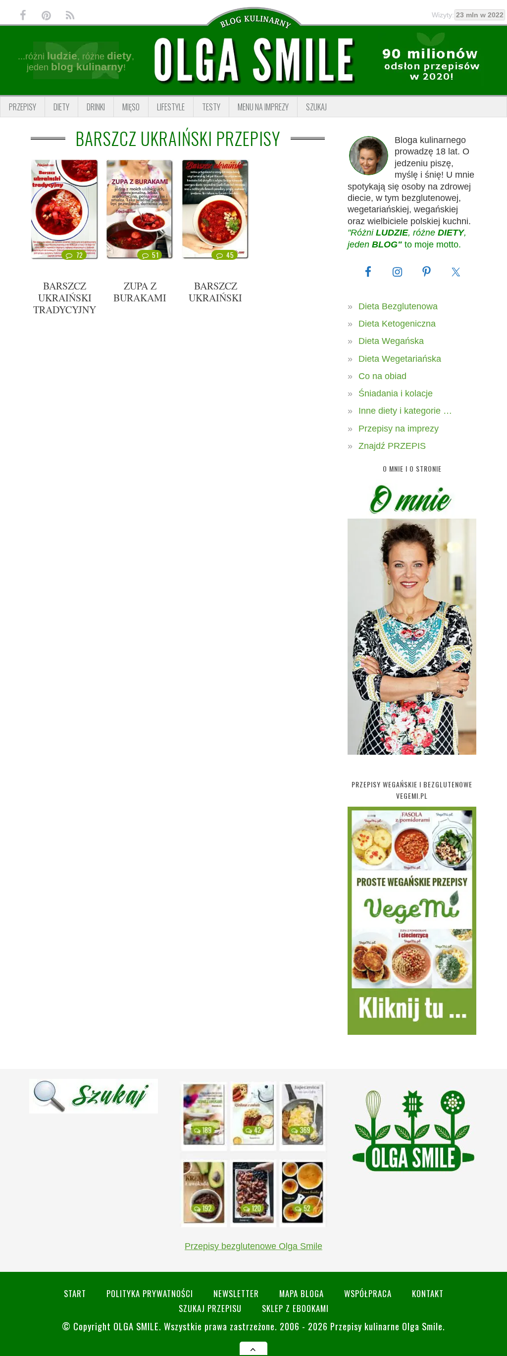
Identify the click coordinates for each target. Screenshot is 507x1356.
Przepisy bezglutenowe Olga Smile (253, 1246)
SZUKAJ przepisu (210, 1308)
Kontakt (428, 1293)
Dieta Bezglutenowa (398, 306)
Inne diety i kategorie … (405, 411)
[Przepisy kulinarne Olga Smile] (253, 60)
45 (230, 255)
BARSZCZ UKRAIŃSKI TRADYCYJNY (64, 297)
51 (155, 255)
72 (79, 255)
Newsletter (236, 1293)
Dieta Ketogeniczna (397, 324)
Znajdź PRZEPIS (392, 446)
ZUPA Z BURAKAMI (139, 291)
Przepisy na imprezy (398, 429)
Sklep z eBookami (295, 1308)
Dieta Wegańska (391, 341)
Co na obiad (382, 376)
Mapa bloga (301, 1293)
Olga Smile (136, 1326)
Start (75, 1293)
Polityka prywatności (149, 1293)
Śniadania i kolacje (395, 393)
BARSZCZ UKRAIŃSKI (215, 291)
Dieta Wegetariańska (399, 359)
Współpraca (368, 1293)
